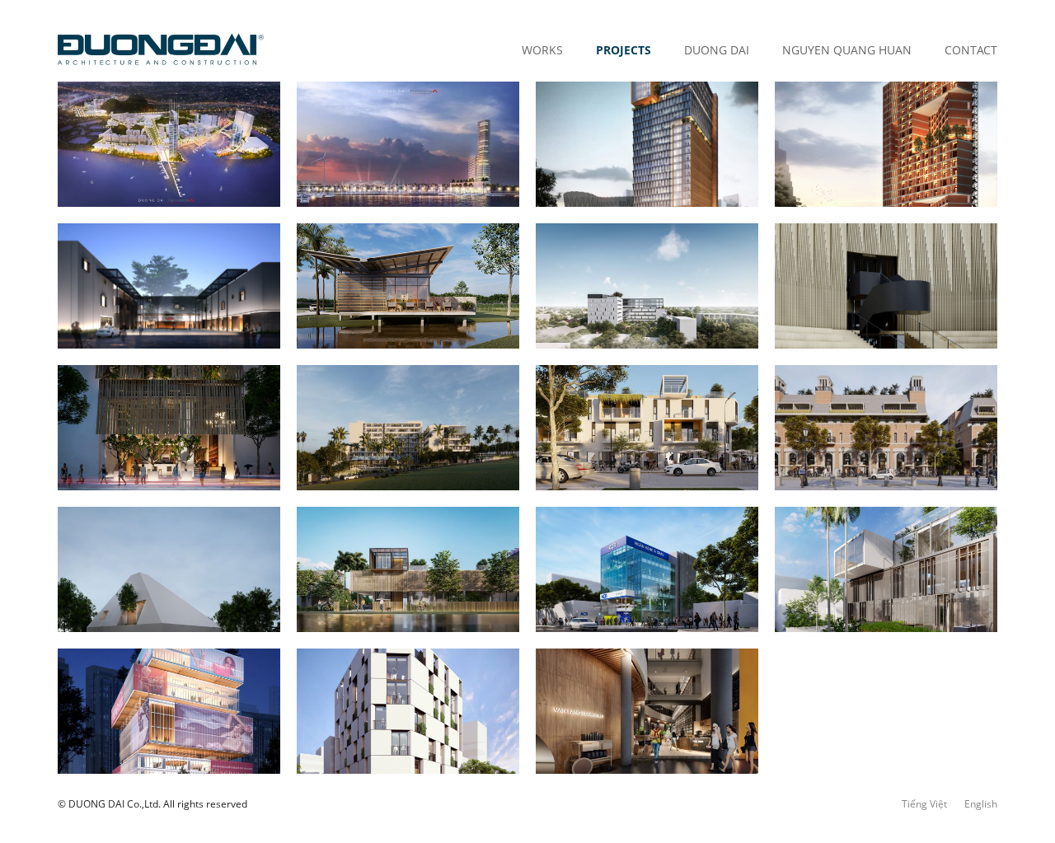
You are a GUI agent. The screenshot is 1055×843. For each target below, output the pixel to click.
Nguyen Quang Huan (847, 50)
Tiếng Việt (924, 804)
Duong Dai (716, 50)
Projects (623, 50)
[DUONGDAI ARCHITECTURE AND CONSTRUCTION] (161, 49)
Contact (971, 50)
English (980, 804)
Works (542, 50)
